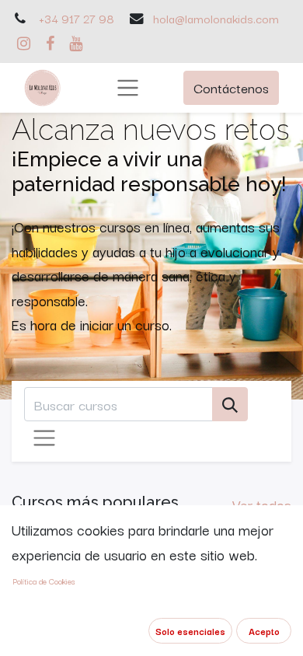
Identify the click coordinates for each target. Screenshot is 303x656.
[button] (190, 631)
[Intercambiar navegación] (44, 438)
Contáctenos (231, 87)
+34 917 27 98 (76, 18)
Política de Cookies (43, 581)
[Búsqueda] (230, 404)
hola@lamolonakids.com (216, 18)
